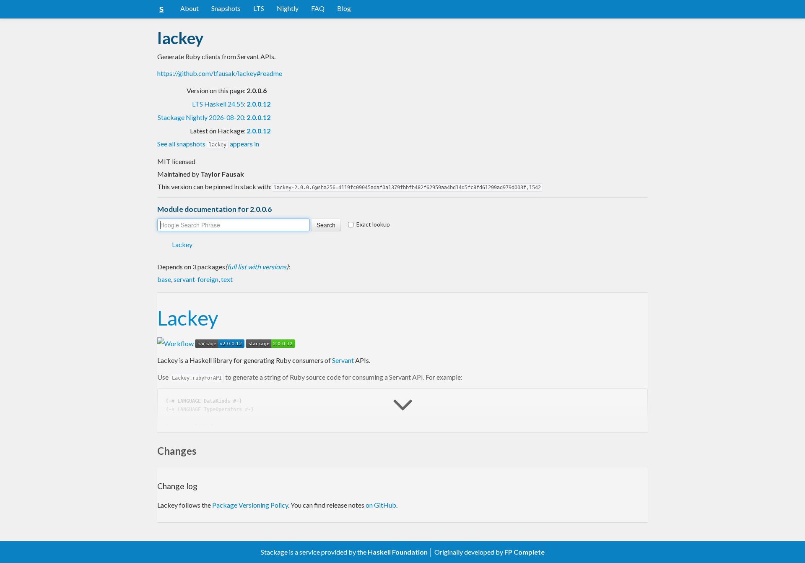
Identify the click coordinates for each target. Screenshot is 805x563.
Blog (344, 8)
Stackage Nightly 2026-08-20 (201, 117)
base (164, 279)
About (189, 8)
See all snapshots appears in (208, 144)
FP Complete (524, 552)
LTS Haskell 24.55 (218, 104)
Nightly (288, 8)
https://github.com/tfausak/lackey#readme (219, 73)
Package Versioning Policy (250, 505)
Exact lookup (373, 224)
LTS (258, 8)
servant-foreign (196, 279)
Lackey (182, 244)
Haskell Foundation (398, 552)
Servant (343, 360)
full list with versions (256, 267)
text (227, 279)
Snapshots (226, 8)
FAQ (318, 8)
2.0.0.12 (258, 104)
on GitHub (381, 505)
